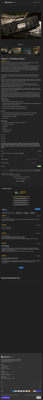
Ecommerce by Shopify (15, 395)
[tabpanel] (21, 241)
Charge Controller (4, 159)
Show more (21, 267)
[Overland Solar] (10, 2)
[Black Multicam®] (40, 155)
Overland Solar (6, 395)
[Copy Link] (25, 181)
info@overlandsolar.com (6, 374)
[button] (3, 2)
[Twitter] (19, 181)
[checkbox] (32, 213)
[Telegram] (21, 181)
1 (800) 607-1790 (4, 372)
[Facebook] (17, 181)
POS (9, 395)
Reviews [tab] (4, 209)
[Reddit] (23, 181)
